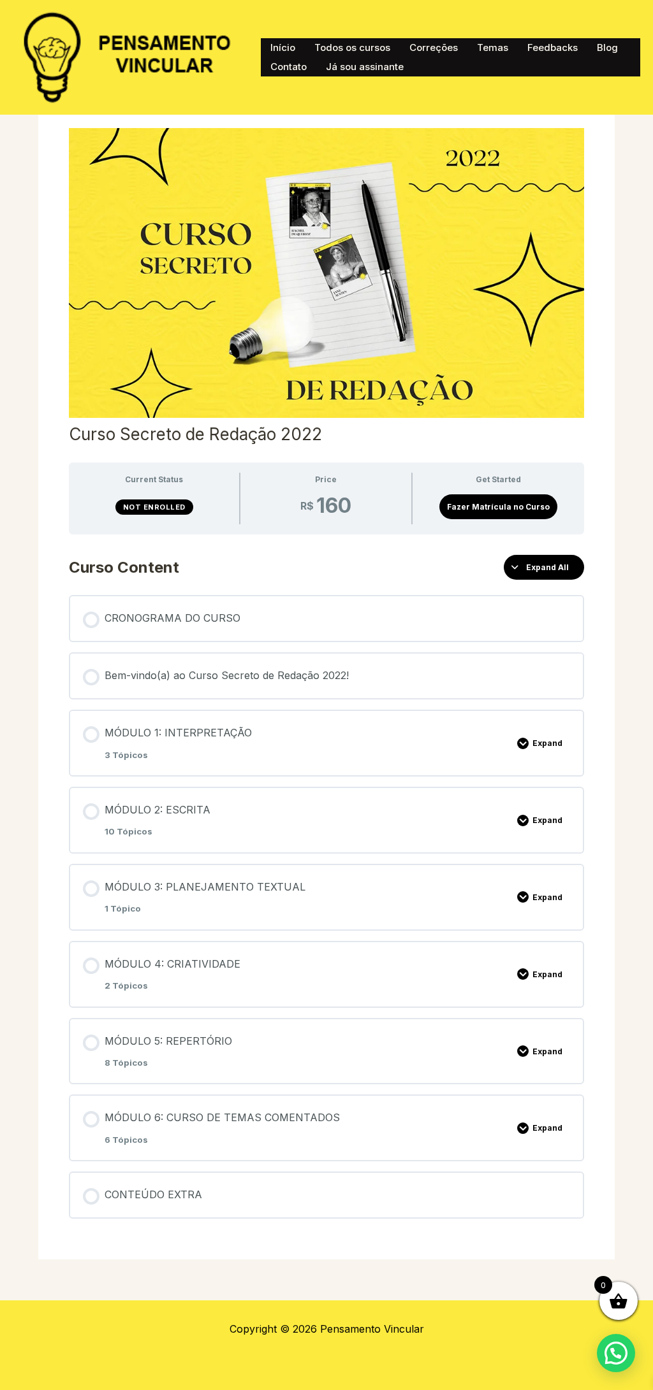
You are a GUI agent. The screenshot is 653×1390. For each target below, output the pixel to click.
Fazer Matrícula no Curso (498, 507)
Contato (288, 67)
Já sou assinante (365, 67)
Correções (433, 47)
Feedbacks (552, 47)
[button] (616, 1353)
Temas (492, 47)
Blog (607, 47)
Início (282, 47)
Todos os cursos (352, 47)
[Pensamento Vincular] (130, 56)
